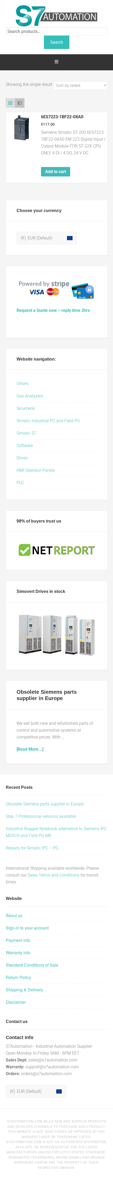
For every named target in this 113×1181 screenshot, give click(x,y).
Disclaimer (16, 1002)
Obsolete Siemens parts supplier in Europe (45, 803)
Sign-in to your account (27, 928)
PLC (20, 482)
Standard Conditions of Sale (32, 965)
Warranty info (18, 952)
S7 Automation (56, 15)
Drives (22, 457)
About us (14, 915)
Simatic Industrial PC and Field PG (48, 420)
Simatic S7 (26, 433)
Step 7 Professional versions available (41, 816)
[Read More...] (30, 749)
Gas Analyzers (30, 395)
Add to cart (55, 171)
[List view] (19, 103)
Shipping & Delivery (24, 990)
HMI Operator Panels (36, 470)
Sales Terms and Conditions (53, 875)
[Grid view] (10, 103)
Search (56, 42)
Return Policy (18, 977)
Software (25, 445)
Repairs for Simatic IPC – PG (32, 847)
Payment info (18, 940)
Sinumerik (26, 408)
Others (23, 383)
